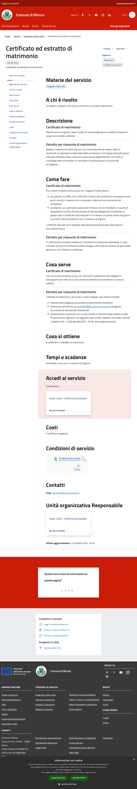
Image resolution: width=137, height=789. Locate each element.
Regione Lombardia (10, 3)
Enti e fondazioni (9, 709)
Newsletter (108, 738)
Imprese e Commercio (45, 699)
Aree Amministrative (11, 699)
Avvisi (105, 704)
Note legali (74, 752)
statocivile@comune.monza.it (66, 493)
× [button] (134, 759)
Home (7, 36)
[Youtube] (95, 15)
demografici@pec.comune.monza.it (92, 306)
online (77, 190)
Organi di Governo (10, 695)
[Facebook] (81, 15)
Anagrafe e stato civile (34, 36)
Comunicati (108, 699)
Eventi (106, 722)
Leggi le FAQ (41, 747)
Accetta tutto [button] (58, 778)
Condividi (107, 48)
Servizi (17, 36)
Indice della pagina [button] (16, 75)
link (94, 772)
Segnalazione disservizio (46, 742)
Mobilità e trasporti (44, 709)
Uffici (4, 704)
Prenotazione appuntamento (48, 738)
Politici (5, 714)
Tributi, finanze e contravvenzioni (84, 699)
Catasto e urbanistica (45, 704)
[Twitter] (88, 15)
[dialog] (68, 772)
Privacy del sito (76, 742)
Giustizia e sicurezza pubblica (82, 694)
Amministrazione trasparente (82, 738)
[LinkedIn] (108, 15)
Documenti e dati (9, 723)
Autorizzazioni (75, 709)
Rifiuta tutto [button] (79, 778)
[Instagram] (101, 15)
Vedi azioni (120, 48)
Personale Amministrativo (13, 719)
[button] (68, 784)
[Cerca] (132, 15)
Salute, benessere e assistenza (83, 704)
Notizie (106, 695)
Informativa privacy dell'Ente (82, 747)
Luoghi (106, 717)
